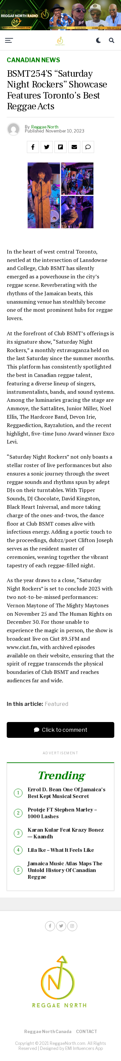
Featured (56, 704)
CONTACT (86, 1031)
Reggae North (44, 126)
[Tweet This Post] (47, 147)
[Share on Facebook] (33, 147)
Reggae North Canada (48, 1031)
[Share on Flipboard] (60, 147)
